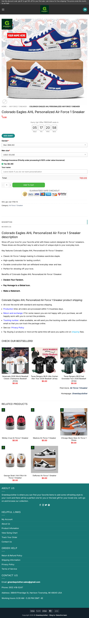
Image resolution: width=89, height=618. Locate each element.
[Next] (87, 366)
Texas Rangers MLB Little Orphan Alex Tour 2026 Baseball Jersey (44, 377)
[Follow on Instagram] (43, 505)
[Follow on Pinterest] (49, 505)
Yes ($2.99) (8, 164)
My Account (7, 519)
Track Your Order (9, 537)
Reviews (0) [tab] (6, 227)
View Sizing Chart (9, 533)
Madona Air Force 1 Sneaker (44, 438)
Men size (6, 151)
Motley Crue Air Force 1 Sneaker (15, 438)
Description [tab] (7, 222)
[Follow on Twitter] (46, 505)
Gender (5, 141)
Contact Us (7, 542)
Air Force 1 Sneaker (18, 107)
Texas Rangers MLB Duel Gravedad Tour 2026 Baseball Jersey (74, 378)
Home (4, 107)
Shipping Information (11, 560)
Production (8, 309)
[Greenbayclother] (44, 9)
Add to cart (28, 185)
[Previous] (1, 366)
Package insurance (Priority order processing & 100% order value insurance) (33, 160)
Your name (6, 167)
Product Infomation (10, 528)
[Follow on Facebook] (40, 505)
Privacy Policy (8, 564)
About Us (6, 524)
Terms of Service (9, 569)
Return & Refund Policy (12, 555)
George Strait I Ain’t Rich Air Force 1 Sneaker (15, 476)
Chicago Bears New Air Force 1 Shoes (74, 439)
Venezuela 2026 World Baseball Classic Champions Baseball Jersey (15, 378)
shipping (75, 332)
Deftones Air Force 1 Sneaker (44, 475)
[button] (3, 9)
